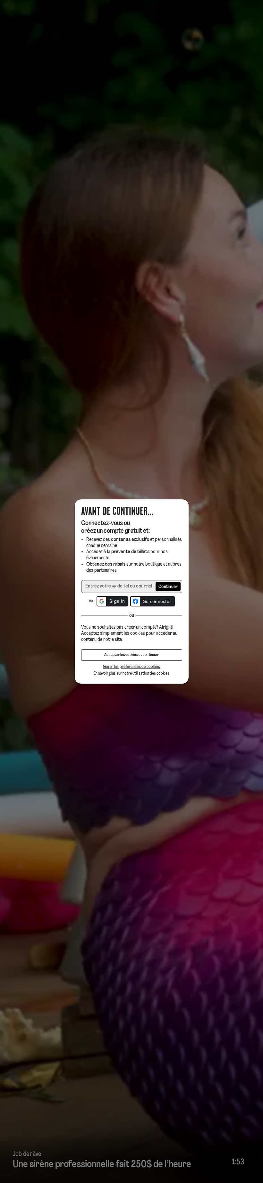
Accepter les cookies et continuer (131, 655)
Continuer (168, 587)
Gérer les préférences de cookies (131, 667)
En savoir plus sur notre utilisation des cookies (131, 673)
